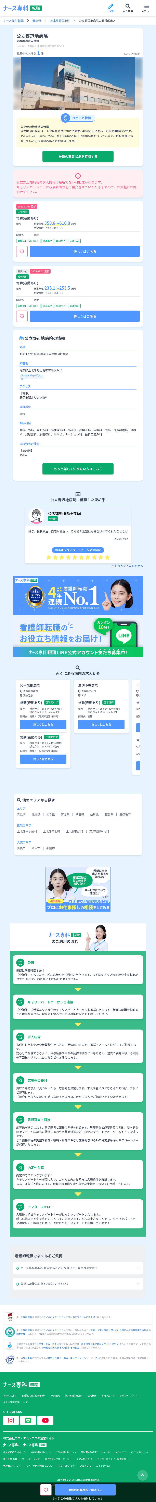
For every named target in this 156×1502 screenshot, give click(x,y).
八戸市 (36, 848)
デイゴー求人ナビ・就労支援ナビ (114, 1459)
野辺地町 (125, 814)
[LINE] (28, 1420)
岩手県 (50, 814)
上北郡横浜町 (74, 831)
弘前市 (50, 848)
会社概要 (92, 1395)
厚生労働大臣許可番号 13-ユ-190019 (99, 1344)
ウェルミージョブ (31, 1459)
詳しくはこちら (85, 251)
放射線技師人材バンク (14, 1452)
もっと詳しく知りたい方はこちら (78, 468)
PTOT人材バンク (139, 1452)
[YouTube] (45, 1420)
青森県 (36, 21)
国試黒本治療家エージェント (95, 1452)
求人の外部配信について (15, 1402)
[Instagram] (11, 1420)
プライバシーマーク (87, 1357)
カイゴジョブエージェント (58, 1459)
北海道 (36, 814)
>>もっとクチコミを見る (127, 566)
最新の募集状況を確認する (78, 156)
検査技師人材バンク (41, 1452)
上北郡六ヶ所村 (27, 831)
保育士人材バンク (12, 1465)
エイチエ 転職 (10, 1459)
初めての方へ (10, 1395)
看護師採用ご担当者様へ (34, 1395)
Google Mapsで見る (31, 377)
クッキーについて (129, 1395)
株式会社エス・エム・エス (56, 1317)
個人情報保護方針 (74, 1395)
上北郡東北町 (51, 831)
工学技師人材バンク (66, 1452)
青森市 (21, 848)
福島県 (109, 814)
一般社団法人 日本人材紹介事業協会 (61, 1347)
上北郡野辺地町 (60, 21)
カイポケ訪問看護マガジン (39, 1465)
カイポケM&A (103, 1465)
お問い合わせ (108, 1395)
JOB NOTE (120, 1452)
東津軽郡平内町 (99, 831)
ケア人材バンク (84, 1459)
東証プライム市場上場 (84, 1317)
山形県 (94, 814)
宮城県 (65, 814)
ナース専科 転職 (13, 21)
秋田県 (80, 814)
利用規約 (55, 1395)
